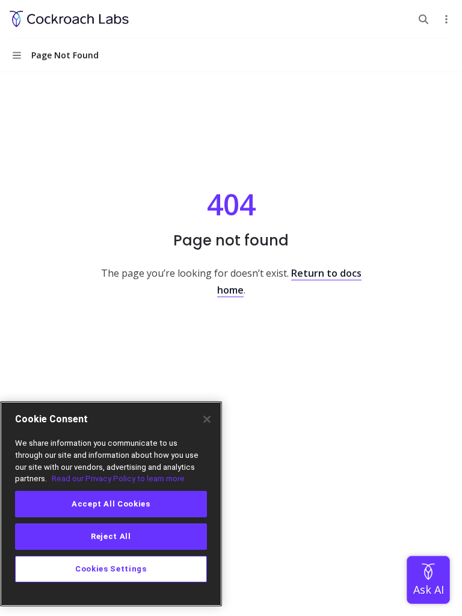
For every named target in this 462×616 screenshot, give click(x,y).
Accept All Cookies (111, 503)
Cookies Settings (111, 568)
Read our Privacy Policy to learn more (118, 478)
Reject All (111, 536)
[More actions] (446, 19)
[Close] (207, 419)
